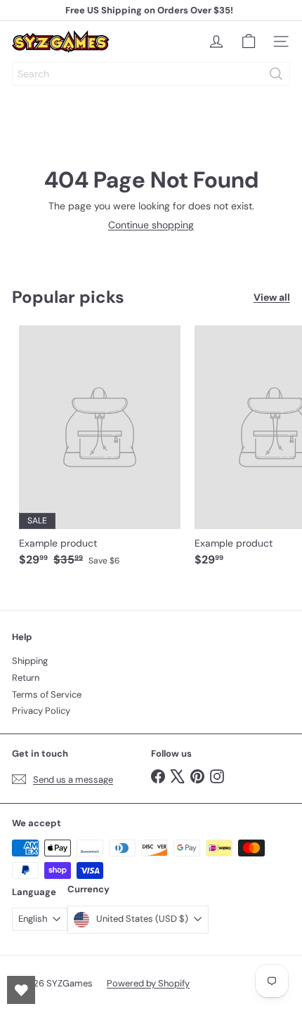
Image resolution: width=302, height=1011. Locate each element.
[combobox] (151, 74)
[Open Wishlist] (21, 990)
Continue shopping (151, 224)
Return (25, 678)
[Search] (276, 74)
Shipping (30, 661)
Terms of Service (46, 694)
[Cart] (248, 41)
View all (272, 298)
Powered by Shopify (148, 983)
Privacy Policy (41, 711)
